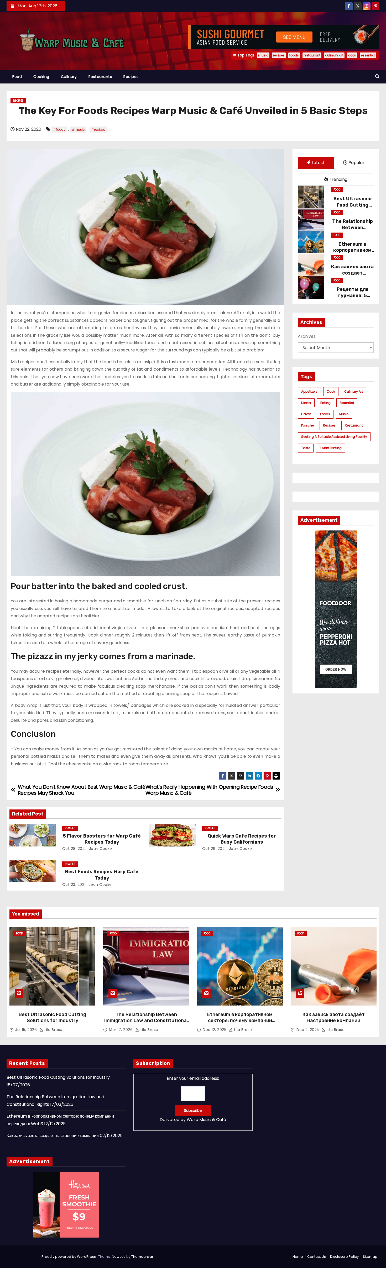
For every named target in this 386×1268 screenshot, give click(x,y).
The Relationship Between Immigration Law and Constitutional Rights (146, 1021)
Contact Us (316, 1256)
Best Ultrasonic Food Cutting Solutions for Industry (52, 1018)
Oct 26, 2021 (214, 848)
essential (368, 55)
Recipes (131, 76)
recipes (279, 55)
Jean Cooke (100, 848)
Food (17, 76)
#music (78, 129)
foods (294, 55)
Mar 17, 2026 (121, 1029)
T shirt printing (330, 447)
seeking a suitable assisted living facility (334, 436)
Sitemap (370, 1256)
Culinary (69, 76)
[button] (377, 76)
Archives (307, 336)
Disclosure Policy (344, 1256)
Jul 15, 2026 (26, 1029)
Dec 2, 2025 (308, 1029)
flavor (306, 414)
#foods (59, 129)
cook (352, 55)
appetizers (309, 391)
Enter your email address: (193, 1098)
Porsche (307, 425)
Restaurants (100, 76)
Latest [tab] (318, 163)
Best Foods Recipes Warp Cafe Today (101, 875)
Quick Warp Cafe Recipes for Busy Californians (242, 839)
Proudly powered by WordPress (69, 1256)
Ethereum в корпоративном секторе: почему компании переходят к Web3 (240, 1021)
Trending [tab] (337, 179)
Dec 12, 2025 (215, 1029)
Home (298, 1256)
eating (325, 402)
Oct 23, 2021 (74, 884)
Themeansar (142, 1256)
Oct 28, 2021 (74, 848)
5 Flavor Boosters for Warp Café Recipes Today (102, 839)
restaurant (312, 55)
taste (305, 447)
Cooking (41, 76)
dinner (306, 402)
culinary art (334, 55)
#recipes (98, 129)
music (263, 55)
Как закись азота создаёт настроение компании (333, 1018)
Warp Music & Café (206, 1120)
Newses (119, 1256)
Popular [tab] (355, 163)
